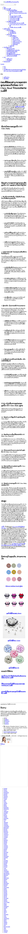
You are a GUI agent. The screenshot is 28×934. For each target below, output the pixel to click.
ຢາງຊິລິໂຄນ (12, 31)
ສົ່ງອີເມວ (3, 744)
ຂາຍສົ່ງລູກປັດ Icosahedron (16, 17)
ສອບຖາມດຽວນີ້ (4, 715)
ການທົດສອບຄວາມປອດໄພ (13, 50)
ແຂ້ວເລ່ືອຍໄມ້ (13, 33)
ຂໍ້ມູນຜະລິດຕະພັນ (11, 53)
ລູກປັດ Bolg (9, 58)
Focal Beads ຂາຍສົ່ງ (14, 20)
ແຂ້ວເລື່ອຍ (9, 60)
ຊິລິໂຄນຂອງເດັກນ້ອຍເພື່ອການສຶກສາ (13, 545)
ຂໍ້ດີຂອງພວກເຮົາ (11, 48)
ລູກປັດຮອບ (15, 37)
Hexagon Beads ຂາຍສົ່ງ (15, 16)
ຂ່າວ (5, 57)
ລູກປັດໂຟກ (15, 44)
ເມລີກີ (2, 526)
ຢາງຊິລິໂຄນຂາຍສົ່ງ (11, 21)
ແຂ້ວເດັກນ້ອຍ (10, 30)
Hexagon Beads (16, 40)
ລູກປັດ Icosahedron (17, 41)
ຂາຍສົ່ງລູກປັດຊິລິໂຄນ (12, 10)
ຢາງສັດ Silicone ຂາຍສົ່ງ (15, 27)
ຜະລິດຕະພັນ (7, 28)
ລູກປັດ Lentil (16, 38)
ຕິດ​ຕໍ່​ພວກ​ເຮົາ (7, 61)
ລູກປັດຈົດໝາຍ (16, 43)
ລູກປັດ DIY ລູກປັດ (19, 106)
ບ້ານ (5, 7)
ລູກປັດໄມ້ (12, 45)
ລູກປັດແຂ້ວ (9, 34)
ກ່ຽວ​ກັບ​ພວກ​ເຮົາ (8, 47)
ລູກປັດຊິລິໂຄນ (13, 36)
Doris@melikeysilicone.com (10, 732)
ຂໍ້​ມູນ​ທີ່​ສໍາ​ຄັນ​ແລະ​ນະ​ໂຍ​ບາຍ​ (13, 54)
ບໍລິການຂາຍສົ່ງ (7, 8)
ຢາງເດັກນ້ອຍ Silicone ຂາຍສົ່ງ (17, 23)
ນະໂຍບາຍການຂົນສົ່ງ (12, 55)
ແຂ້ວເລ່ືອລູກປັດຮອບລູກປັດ (16, 11)
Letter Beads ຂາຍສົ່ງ (15, 18)
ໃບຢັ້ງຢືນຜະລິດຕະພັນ (12, 51)
